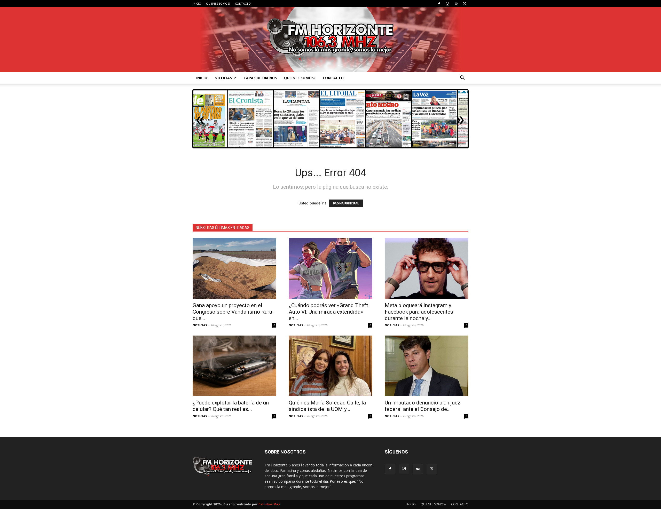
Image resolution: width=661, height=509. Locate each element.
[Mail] (456, 3)
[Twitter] (464, 3)
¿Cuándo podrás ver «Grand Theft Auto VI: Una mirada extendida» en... (328, 311)
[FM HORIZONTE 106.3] (330, 39)
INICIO (197, 3)
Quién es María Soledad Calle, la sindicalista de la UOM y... (327, 406)
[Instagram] (447, 3)
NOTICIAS (223, 77)
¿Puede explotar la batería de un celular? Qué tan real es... (231, 406)
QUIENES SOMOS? (218, 3)
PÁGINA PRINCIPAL (346, 203)
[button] (462, 78)
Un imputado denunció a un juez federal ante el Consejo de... (422, 406)
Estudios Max (269, 504)
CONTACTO (243, 3)
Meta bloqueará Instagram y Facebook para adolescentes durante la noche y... (419, 311)
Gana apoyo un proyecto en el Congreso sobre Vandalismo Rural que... (233, 311)
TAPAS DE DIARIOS (260, 77)
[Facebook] (439, 3)
